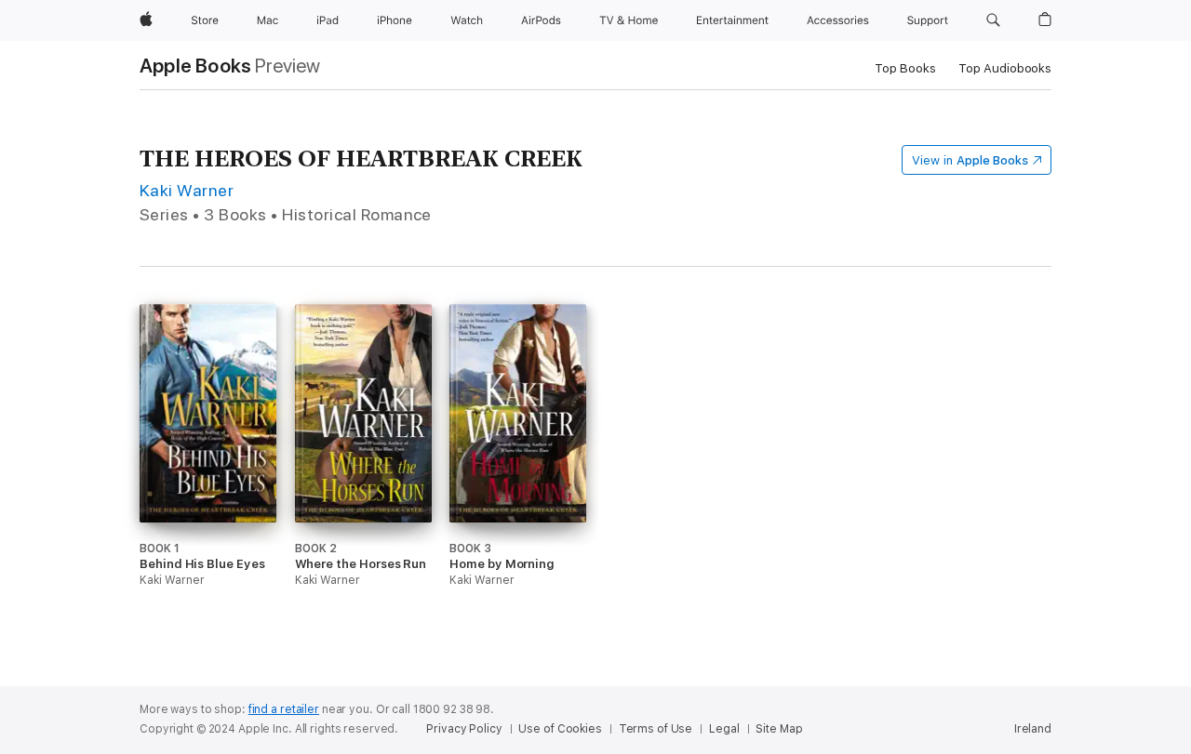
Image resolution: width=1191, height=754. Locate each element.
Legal (724, 728)
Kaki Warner (187, 190)
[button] (993, 20)
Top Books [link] (905, 68)
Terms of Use (656, 728)
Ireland (1032, 728)
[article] (208, 480)
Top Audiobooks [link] (1004, 68)
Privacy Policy (464, 728)
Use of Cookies (559, 728)
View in (970, 160)
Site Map (779, 728)
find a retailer (283, 709)
